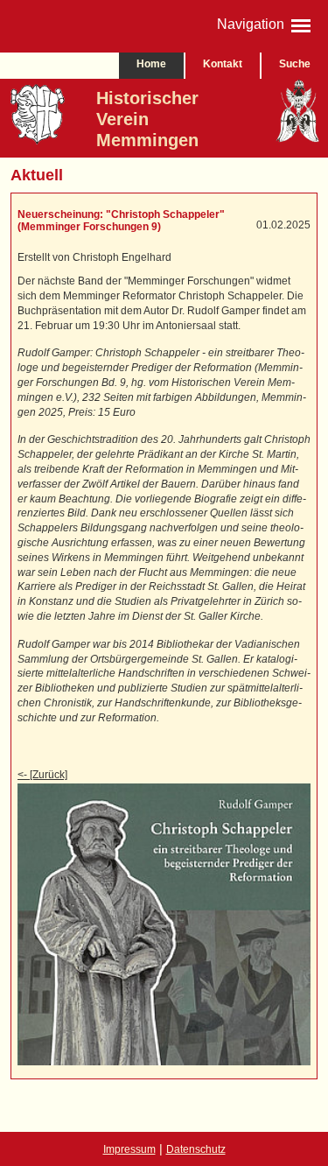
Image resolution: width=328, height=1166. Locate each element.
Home (151, 64)
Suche (295, 64)
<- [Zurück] (42, 775)
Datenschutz (196, 1149)
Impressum (129, 1149)
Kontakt (222, 64)
